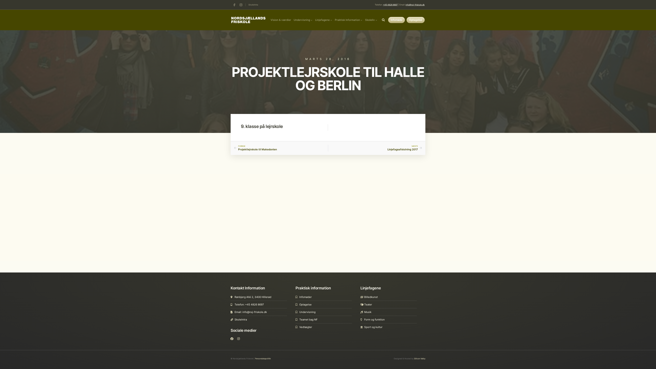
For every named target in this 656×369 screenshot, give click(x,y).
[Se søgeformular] (383, 20)
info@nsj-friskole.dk (415, 4)
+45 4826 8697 (390, 4)
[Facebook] (234, 5)
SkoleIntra (253, 4)
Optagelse (415, 20)
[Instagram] (241, 5)
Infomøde (396, 20)
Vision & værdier (281, 20)
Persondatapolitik (263, 358)
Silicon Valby (419, 358)
